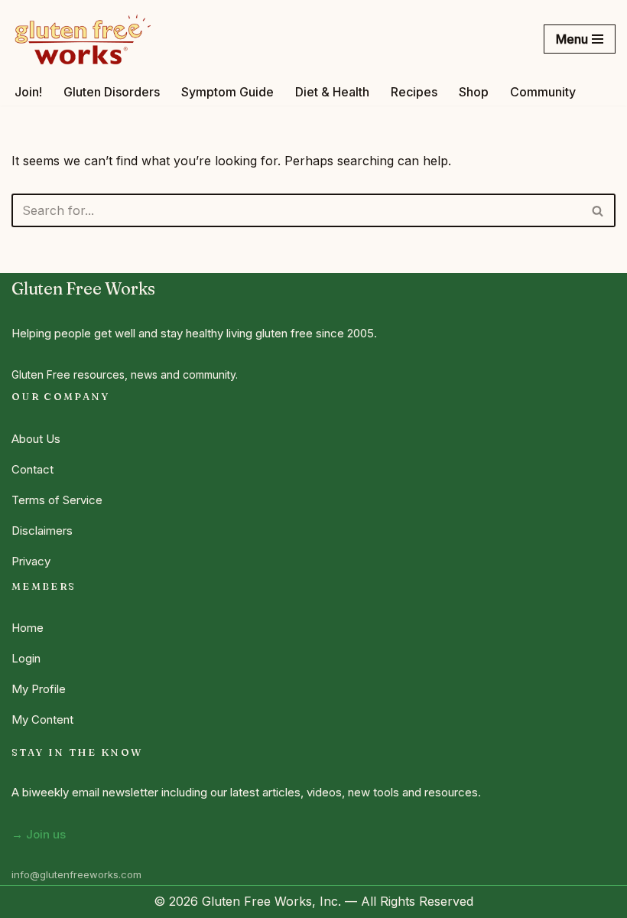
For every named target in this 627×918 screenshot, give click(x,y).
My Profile (38, 689)
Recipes (414, 91)
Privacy (30, 561)
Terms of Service (56, 500)
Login (26, 658)
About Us (35, 438)
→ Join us (38, 834)
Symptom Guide (227, 91)
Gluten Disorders (111, 91)
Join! (28, 91)
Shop (474, 91)
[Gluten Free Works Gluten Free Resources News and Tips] (82, 39)
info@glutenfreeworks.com (76, 874)
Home (27, 627)
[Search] (598, 210)
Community (543, 91)
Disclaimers (42, 530)
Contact (32, 469)
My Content (42, 719)
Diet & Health (332, 91)
